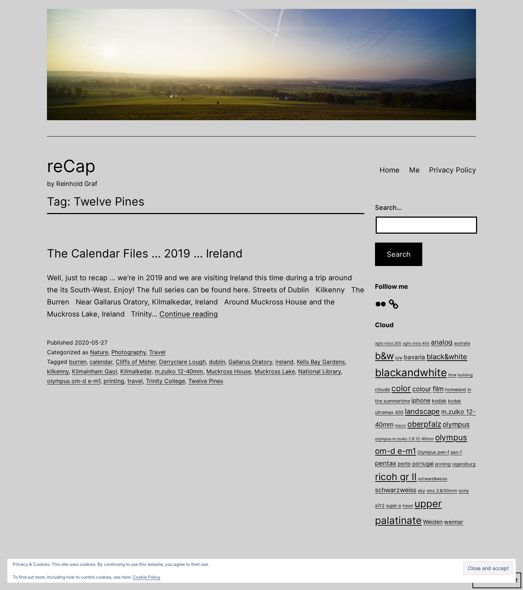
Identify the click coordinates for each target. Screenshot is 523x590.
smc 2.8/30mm (442, 490)
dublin (217, 361)
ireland (284, 361)
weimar (453, 522)
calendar (101, 361)
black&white (447, 356)
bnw (452, 374)
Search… (388, 207)
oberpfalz (424, 424)
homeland (455, 389)
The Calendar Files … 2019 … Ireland (145, 253)
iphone (420, 400)
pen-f (456, 452)
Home (390, 170)
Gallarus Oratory (250, 361)
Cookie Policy (146, 577)
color (401, 388)
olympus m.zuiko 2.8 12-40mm (404, 438)
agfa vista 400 (416, 343)
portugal (423, 464)
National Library (319, 371)
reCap (71, 165)
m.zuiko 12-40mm (179, 371)
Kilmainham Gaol (94, 371)
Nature (99, 352)
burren (77, 361)
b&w (384, 355)
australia (462, 343)
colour (421, 389)
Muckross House (228, 371)
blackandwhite (411, 372)
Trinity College (165, 380)
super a (393, 505)
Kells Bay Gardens (321, 361)
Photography (128, 352)
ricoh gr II (396, 476)
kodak (439, 401)
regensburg (463, 464)
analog (442, 342)
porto (404, 464)
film (438, 389)
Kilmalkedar (136, 371)
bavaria (414, 357)
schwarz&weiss (432, 478)
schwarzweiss (395, 490)
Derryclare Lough (182, 361)
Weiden (433, 522)
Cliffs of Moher (136, 361)
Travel (157, 352)
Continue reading (188, 314)
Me (414, 170)
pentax (385, 463)
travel (135, 380)
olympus (456, 424)
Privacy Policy (452, 170)
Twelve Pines (205, 380)
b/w (398, 357)
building (465, 375)
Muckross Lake (274, 371)
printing (114, 380)
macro (400, 425)
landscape (422, 411)
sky (421, 490)
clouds (382, 389)
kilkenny (58, 371)
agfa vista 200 (388, 343)
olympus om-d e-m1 (73, 380)
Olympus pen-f (433, 452)
